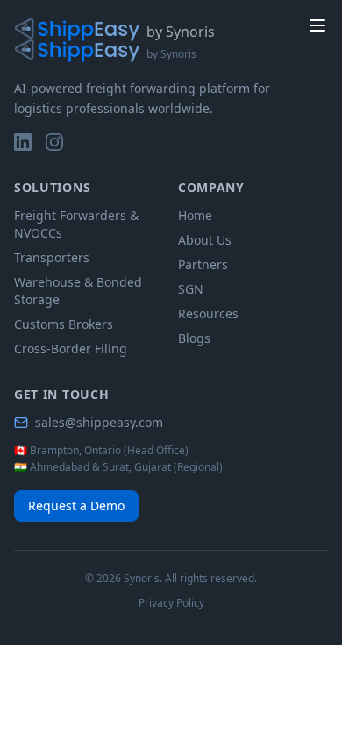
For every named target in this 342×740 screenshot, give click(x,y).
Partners (203, 264)
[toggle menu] (317, 25)
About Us (205, 239)
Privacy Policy (171, 603)
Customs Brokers (63, 324)
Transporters (51, 257)
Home (195, 215)
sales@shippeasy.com (99, 422)
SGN (190, 289)
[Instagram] (54, 142)
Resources (208, 313)
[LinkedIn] (23, 142)
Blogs (194, 338)
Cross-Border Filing (70, 348)
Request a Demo (76, 505)
